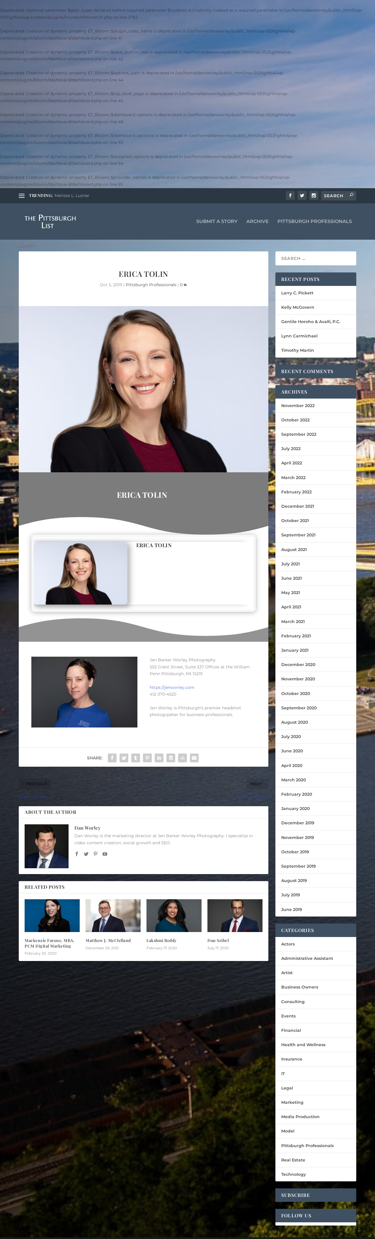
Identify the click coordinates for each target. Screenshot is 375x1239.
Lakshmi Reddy (161, 940)
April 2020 (291, 765)
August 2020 (294, 722)
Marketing (292, 1102)
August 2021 (294, 549)
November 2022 (298, 405)
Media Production (300, 1116)
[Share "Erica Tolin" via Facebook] (112, 758)
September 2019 (298, 866)
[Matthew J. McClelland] (113, 915)
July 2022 (291, 448)
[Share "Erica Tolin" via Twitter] (124, 758)
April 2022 (291, 463)
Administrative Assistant (307, 958)
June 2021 (291, 578)
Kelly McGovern (297, 307)
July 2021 (290, 564)
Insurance (291, 1059)
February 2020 (296, 794)
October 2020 (295, 693)
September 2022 (298, 434)
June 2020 (292, 751)
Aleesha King (67, 195)
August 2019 (294, 880)
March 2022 (293, 477)
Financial (291, 1030)
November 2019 (297, 837)
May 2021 (290, 592)
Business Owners (299, 987)
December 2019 (297, 823)
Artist (287, 972)
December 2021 (297, 506)
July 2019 (290, 894)
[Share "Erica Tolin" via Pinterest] (147, 758)
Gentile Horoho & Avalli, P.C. (310, 321)
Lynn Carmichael (299, 336)
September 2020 (299, 708)
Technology (293, 1174)
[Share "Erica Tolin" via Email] (194, 758)
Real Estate (293, 1160)
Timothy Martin (297, 350)
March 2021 (293, 621)
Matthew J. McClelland (108, 940)
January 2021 (294, 650)
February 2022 (296, 492)
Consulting (293, 1001)
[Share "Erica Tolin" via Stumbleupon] (182, 758)
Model (287, 1131)
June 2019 (291, 909)
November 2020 (298, 679)
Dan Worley (87, 828)
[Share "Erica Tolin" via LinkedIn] (159, 758)
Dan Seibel (218, 940)
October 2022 (295, 420)
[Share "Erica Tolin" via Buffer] (171, 758)
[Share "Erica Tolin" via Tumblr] (136, 758)
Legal (287, 1088)
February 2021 (296, 636)
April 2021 (291, 607)
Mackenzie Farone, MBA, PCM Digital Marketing (49, 943)
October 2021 (295, 520)
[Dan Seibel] (234, 915)
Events (288, 1016)
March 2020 (293, 779)
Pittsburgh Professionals (314, 221)
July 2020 (291, 736)
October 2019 (295, 851)
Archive (257, 221)
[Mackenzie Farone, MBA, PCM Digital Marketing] (52, 915)
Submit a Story (217, 221)
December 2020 (298, 664)
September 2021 (298, 535)
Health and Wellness (303, 1044)
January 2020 (295, 808)
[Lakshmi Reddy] (174, 915)
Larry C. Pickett (297, 293)
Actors (288, 944)
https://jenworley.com (172, 687)
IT (283, 1073)
